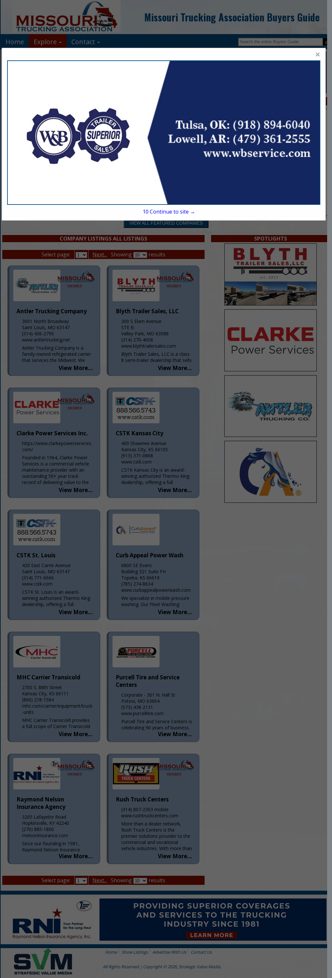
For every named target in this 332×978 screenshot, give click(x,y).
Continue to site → (169, 211)
